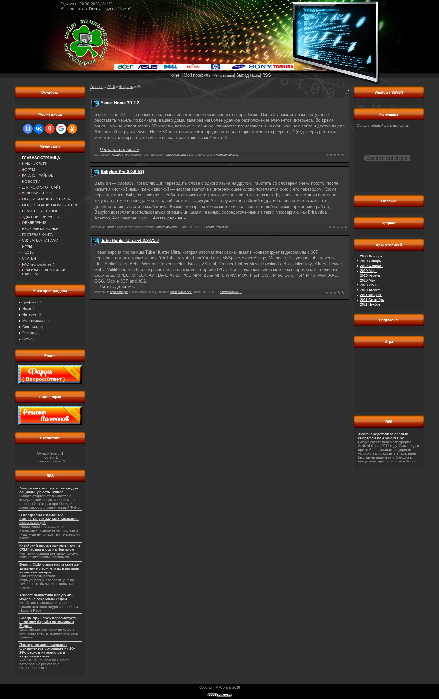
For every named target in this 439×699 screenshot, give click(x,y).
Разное (28, 333)
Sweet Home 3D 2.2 (120, 102)
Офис (27, 339)
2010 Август (370, 290)
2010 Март (368, 271)
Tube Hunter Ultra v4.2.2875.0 (130, 240)
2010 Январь (370, 261)
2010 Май (367, 280)
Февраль (126, 87)
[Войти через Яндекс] (50, 129)
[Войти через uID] (28, 129)
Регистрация (223, 75)
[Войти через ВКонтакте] (39, 129)
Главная (96, 87)
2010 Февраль (371, 266)
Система (29, 327)
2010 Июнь (369, 285)
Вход (256, 75)
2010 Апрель (370, 275)
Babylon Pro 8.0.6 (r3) (122, 171)
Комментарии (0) (227, 154)
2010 (111, 87)
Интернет (30, 314)
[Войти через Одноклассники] (72, 129)
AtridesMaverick (175, 154)
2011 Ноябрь (370, 304)
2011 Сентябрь (372, 300)
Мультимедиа (33, 320)
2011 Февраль (371, 295)
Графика (29, 302)
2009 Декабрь (371, 256)
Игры (26, 308)
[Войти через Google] (61, 129)
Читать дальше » (119, 149)
